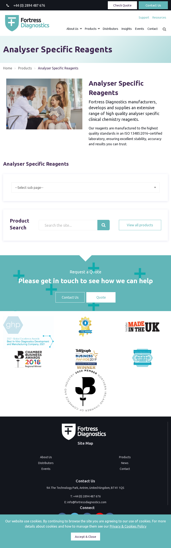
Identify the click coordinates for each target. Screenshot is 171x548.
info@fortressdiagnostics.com (86, 502)
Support (144, 17)
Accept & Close (85, 536)
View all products (140, 225)
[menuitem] (144, 17)
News (124, 463)
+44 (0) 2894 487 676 (87, 496)
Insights (127, 28)
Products (91, 28)
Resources (159, 17)
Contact (152, 28)
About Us (72, 28)
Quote (101, 297)
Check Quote (122, 5)
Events (139, 28)
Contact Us (153, 5)
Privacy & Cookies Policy (128, 526)
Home (7, 68)
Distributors (110, 28)
